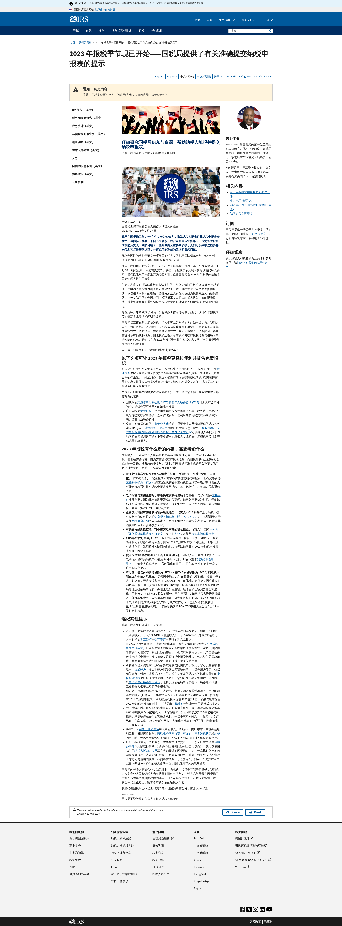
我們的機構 (85, 42)
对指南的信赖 (119, 881)
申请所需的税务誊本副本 (144, 682)
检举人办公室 (161, 874)
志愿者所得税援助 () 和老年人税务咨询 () (168, 402)
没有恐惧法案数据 (122, 874)
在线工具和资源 (149, 729)
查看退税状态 (202, 733)
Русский (231, 76)
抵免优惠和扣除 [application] (121, 30)
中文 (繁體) (204, 76)
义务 (75, 158)
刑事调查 (158, 867)
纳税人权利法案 (121, 838)
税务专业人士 (249, 20)
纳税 (217, 733)
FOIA (114, 867)
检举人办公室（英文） (86, 150)
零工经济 (146, 639)
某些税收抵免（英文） (140, 482)
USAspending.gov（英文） (251, 860)
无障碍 (268, 922)
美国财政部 (242, 838)
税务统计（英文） (83, 126)
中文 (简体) (225, 20)
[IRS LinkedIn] (262, 909)
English (159, 76)
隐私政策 (255, 922)
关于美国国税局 (79, 838)
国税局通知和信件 (163, 838)
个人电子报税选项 (241, 201)
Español (172, 76)
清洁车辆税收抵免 (202, 534)
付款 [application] (89, 30)
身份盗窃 (158, 845)
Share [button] (236, 812)
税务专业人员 (160, 424)
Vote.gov (240, 867)
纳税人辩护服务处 (122, 845)
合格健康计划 (140, 521)
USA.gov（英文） (245, 853)
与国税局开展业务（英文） (89, 134)
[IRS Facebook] (242, 909)
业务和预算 (76, 853)
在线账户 (140, 669)
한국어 (218, 76)
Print (257, 812)
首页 (72, 42)
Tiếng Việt (245, 76)
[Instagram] (255, 909)
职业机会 (75, 845)
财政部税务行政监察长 (249, 845)
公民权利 (78, 182)
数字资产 (160, 639)
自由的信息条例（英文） (87, 166)
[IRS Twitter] (249, 909)
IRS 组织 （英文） (83, 110)
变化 (177, 534)
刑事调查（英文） (83, 142)
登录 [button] (267, 20)
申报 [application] (76, 30)
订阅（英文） (260, 234)
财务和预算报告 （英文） (88, 118)
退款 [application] (101, 30)
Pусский (199, 867)
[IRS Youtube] (269, 909)
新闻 (209, 20)
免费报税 (146, 411)
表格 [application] (141, 30)
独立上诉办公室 (121, 853)
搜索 (270, 30)
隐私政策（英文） (83, 174)
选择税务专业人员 (156, 428)
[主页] (79, 17)
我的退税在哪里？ (241, 213)
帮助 (197, 20)
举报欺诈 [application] (157, 30)
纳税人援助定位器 (145, 751)
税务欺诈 (158, 860)
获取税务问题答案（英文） (174, 733)
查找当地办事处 (79, 874)
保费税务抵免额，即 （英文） (176, 517)
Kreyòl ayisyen (263, 76)
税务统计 (75, 860)
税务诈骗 (158, 853)
